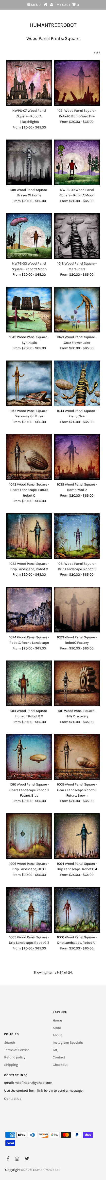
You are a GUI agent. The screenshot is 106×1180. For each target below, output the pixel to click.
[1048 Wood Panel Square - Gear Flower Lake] (77, 309)
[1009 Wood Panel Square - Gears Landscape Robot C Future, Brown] (77, 757)
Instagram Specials (68, 1042)
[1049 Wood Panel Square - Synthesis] (29, 309)
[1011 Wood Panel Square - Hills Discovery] (77, 683)
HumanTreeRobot (53, 25)
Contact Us (12, 1099)
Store (57, 1028)
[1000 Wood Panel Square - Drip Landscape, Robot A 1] (77, 910)
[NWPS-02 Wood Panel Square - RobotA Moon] (77, 162)
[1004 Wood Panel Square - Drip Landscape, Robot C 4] (77, 836)
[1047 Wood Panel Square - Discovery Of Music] (29, 383)
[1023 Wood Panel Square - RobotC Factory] (77, 610)
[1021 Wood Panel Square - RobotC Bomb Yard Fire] (77, 83)
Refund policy (14, 1057)
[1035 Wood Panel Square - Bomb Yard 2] (77, 457)
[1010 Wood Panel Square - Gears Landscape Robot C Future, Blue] (29, 757)
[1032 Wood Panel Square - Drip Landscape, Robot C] (29, 536)
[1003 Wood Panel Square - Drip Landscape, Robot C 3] (29, 910)
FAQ (55, 1050)
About (57, 1035)
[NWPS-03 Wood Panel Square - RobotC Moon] (29, 236)
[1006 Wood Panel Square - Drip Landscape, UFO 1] (29, 836)
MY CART (67, 5)
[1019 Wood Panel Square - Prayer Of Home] (29, 162)
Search (9, 1042)
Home (57, 1020)
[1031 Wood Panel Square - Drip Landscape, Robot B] (77, 536)
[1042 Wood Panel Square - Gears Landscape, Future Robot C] (29, 457)
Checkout (60, 1065)
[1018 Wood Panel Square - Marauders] (77, 236)
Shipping (11, 1065)
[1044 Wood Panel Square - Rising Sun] (77, 383)
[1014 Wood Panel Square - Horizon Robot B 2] (29, 683)
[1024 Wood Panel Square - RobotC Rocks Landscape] (29, 610)
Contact (59, 1057)
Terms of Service (16, 1050)
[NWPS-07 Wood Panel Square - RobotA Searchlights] (29, 83)
